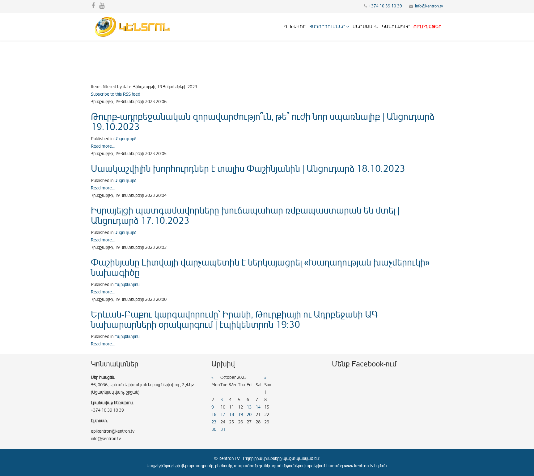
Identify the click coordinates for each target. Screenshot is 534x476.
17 (222, 414)
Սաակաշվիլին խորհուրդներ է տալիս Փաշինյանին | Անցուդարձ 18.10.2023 (248, 169)
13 (249, 407)
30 (213, 429)
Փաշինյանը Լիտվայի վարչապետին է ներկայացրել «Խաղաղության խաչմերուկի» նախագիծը (260, 268)
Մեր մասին (365, 26)
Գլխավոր (295, 26)
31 (222, 429)
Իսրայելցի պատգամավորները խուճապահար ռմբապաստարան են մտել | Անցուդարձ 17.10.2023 (245, 216)
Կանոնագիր (396, 26)
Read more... (103, 146)
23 (213, 422)
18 (231, 414)
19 (240, 414)
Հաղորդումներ (327, 26)
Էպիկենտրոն (126, 284)
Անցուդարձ (125, 138)
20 (249, 414)
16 (213, 414)
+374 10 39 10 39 (385, 6)
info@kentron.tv (429, 6)
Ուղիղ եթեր (427, 26)
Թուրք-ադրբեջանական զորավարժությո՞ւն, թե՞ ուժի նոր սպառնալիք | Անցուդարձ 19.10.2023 (262, 122)
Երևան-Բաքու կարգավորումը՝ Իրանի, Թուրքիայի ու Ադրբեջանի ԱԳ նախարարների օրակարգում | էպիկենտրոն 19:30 (234, 320)
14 (258, 407)
